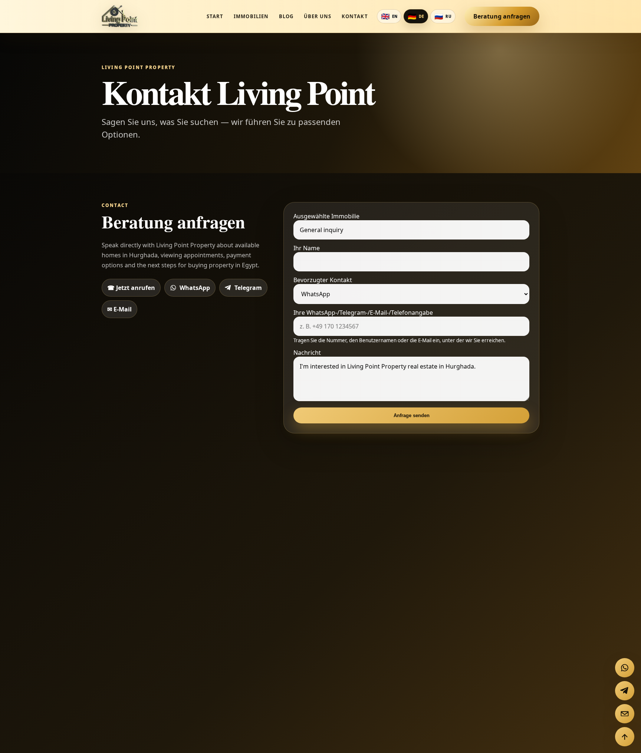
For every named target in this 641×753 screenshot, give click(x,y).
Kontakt (355, 16)
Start (215, 16)
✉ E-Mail (119, 309)
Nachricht (307, 353)
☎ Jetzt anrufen (131, 288)
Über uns (317, 16)
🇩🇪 (416, 16)
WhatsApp (195, 288)
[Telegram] (624, 690)
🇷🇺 (442, 16)
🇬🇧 (389, 16)
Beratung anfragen (501, 16)
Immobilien (251, 16)
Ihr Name (306, 248)
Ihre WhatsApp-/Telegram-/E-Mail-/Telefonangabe (399, 326)
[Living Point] (120, 16)
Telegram (248, 288)
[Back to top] (624, 736)
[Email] (624, 713)
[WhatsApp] (624, 667)
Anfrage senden (412, 415)
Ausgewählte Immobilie (326, 216)
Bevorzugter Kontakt (322, 280)
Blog (286, 16)
